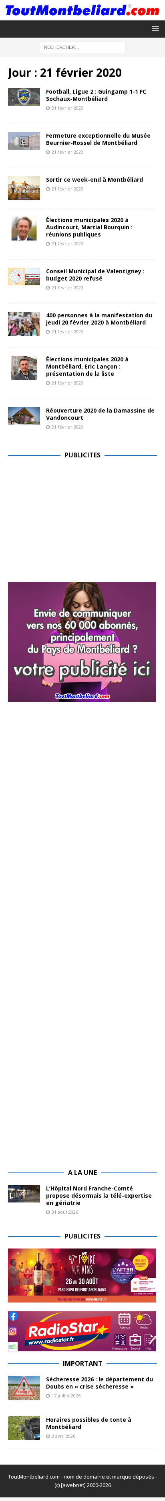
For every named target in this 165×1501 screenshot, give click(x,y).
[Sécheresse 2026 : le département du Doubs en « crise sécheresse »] (24, 1388)
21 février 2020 (67, 108)
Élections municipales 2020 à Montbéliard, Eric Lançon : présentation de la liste (87, 366)
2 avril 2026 (63, 1436)
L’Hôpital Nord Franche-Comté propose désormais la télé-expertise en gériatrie (99, 1195)
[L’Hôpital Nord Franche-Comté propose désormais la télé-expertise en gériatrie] (24, 1193)
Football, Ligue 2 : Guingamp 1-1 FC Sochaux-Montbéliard (96, 95)
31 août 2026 (65, 1212)
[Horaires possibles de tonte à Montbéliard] (24, 1428)
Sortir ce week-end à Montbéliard (94, 179)
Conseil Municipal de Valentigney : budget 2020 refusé (95, 274)
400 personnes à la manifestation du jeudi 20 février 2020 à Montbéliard (99, 318)
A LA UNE (82, 1172)
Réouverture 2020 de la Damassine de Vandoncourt (100, 414)
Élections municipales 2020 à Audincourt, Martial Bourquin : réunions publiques (89, 227)
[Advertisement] (75, 523)
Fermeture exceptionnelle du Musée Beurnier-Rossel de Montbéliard (98, 139)
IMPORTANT (83, 1363)
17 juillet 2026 (66, 1396)
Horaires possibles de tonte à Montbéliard (88, 1423)
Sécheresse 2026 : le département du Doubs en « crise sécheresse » (99, 1382)
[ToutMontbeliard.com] (82, 16)
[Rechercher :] (83, 47)
